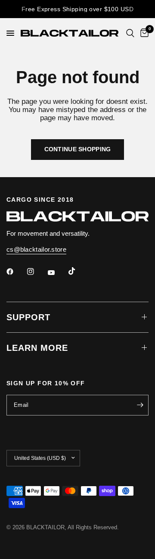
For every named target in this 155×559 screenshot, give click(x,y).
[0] (143, 33)
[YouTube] (57, 272)
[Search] (130, 33)
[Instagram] (36, 271)
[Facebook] (15, 271)
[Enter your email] (140, 405)
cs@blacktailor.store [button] (36, 249)
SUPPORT (28, 317)
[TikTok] (77, 271)
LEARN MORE (37, 348)
